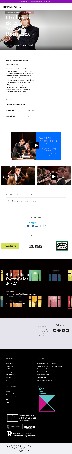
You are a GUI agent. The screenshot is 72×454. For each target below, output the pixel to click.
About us (8, 391)
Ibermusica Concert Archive (44, 380)
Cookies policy (26, 451)
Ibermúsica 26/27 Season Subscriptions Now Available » (36, 2)
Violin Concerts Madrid (43, 372)
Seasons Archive (41, 377)
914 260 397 (44, 327)
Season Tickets (9, 366)
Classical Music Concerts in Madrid (46, 363)
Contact (8, 402)
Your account (9, 363)
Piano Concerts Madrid (43, 369)
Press (7, 399)
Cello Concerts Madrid (43, 374)
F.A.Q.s (7, 380)
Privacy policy (17, 451)
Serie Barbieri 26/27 (11, 374)
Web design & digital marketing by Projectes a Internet (20, 448)
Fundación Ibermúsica (11, 397)
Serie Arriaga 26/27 (11, 372)
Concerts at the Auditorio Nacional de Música (49, 366)
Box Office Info (10, 369)
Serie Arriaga (28, 12)
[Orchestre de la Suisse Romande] (36, 146)
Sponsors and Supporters (12, 394)
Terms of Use (9, 451)
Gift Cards (8, 377)
